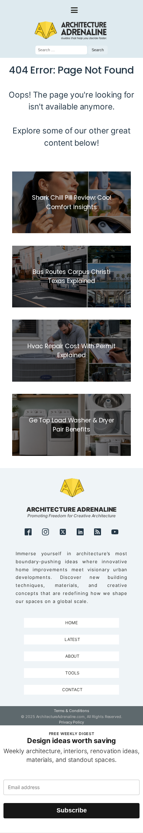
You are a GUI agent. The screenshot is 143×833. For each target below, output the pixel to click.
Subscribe (72, 810)
